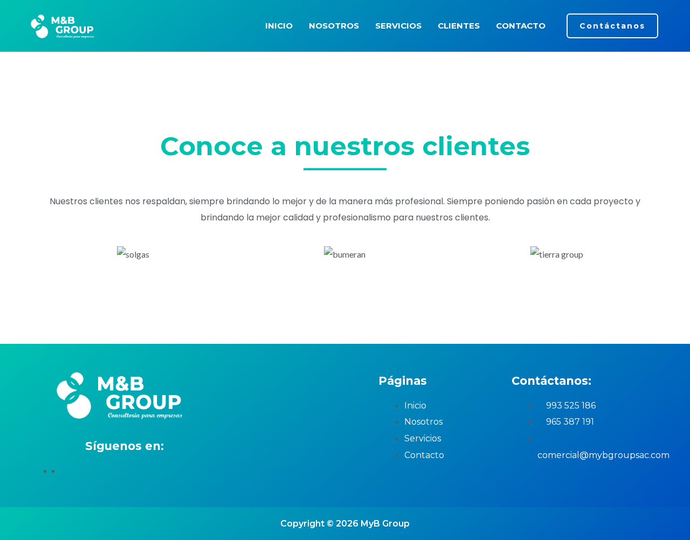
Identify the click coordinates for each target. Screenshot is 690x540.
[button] (612, 25)
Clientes (459, 25)
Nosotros (334, 25)
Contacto (521, 25)
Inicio (279, 25)
